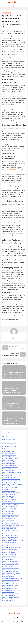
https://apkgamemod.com (10, 530)
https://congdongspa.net (9, 549)
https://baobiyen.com (8, 533)
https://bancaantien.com (9, 468)
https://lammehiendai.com (10, 564)
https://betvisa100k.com (9, 542)
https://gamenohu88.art (9, 508)
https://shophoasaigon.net (10, 571)
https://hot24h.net (7, 559)
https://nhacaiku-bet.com (10, 504)
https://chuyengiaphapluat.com (12, 545)
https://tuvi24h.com (8, 592)
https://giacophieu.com (9, 556)
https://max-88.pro (8, 521)
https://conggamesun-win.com (11, 492)
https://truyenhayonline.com (11, 590)
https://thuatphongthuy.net (10, 580)
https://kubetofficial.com (9, 516)
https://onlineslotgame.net (10, 458)
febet (4, 448)
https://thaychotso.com (9, 528)
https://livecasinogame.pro (10, 515)
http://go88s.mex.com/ (9, 446)
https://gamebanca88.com (10, 506)
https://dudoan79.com (9, 498)
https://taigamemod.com (10, 575)
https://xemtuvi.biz (8, 599)
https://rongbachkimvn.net (10, 462)
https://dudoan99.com (9, 501)
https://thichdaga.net (8, 463)
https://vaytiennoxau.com (10, 593)
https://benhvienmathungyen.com (12, 540)
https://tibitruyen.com (9, 581)
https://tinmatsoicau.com (10, 467)
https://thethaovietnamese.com (12, 578)
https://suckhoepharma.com (11, 573)
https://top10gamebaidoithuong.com (13, 525)
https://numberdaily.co (9, 569)
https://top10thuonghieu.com (11, 587)
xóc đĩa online (6, 432)
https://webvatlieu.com (9, 595)
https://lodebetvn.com (9, 518)
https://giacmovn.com (9, 554)
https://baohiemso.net (9, 535)
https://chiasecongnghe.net (10, 544)
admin (6, 24)
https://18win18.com (8, 451)
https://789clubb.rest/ (9, 439)
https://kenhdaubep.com (10, 561)
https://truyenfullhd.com (9, 588)
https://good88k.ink (8, 511)
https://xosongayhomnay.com (11, 480)
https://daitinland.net (8, 552)
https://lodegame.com (9, 520)
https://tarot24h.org (8, 576)
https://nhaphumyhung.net (10, 568)
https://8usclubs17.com (9, 455)
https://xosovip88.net (8, 460)
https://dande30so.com (9, 494)
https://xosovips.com (8, 491)
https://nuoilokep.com (9, 527)
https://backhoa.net (8, 532)
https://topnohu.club (8, 470)
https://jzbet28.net (8, 513)
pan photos (14, 2)
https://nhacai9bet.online (10, 523)
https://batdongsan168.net (10, 537)
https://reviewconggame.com (11, 465)
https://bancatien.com (9, 477)
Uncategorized (7, 12)
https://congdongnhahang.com (11, 547)
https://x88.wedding (8, 475)
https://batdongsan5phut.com (11, 539)
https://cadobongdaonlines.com (12, 484)
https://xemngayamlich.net (10, 597)
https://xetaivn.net (8, 600)
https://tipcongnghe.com (10, 585)
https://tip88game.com (9, 496)
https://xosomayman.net (9, 474)
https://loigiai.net (7, 566)
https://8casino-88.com (9, 453)
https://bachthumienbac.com (11, 479)
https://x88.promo (7, 489)
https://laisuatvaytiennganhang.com (13, 563)
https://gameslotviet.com (10, 510)
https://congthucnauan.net (10, 551)
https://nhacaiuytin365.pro (10, 487)
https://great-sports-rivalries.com (12, 557)
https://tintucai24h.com (9, 583)
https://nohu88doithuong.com (11, 472)
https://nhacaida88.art (9, 499)
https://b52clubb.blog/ (9, 443)
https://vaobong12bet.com (10, 482)
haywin (4, 436)
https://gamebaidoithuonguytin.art (13, 503)
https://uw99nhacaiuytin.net (11, 486)
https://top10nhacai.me (9, 456)
